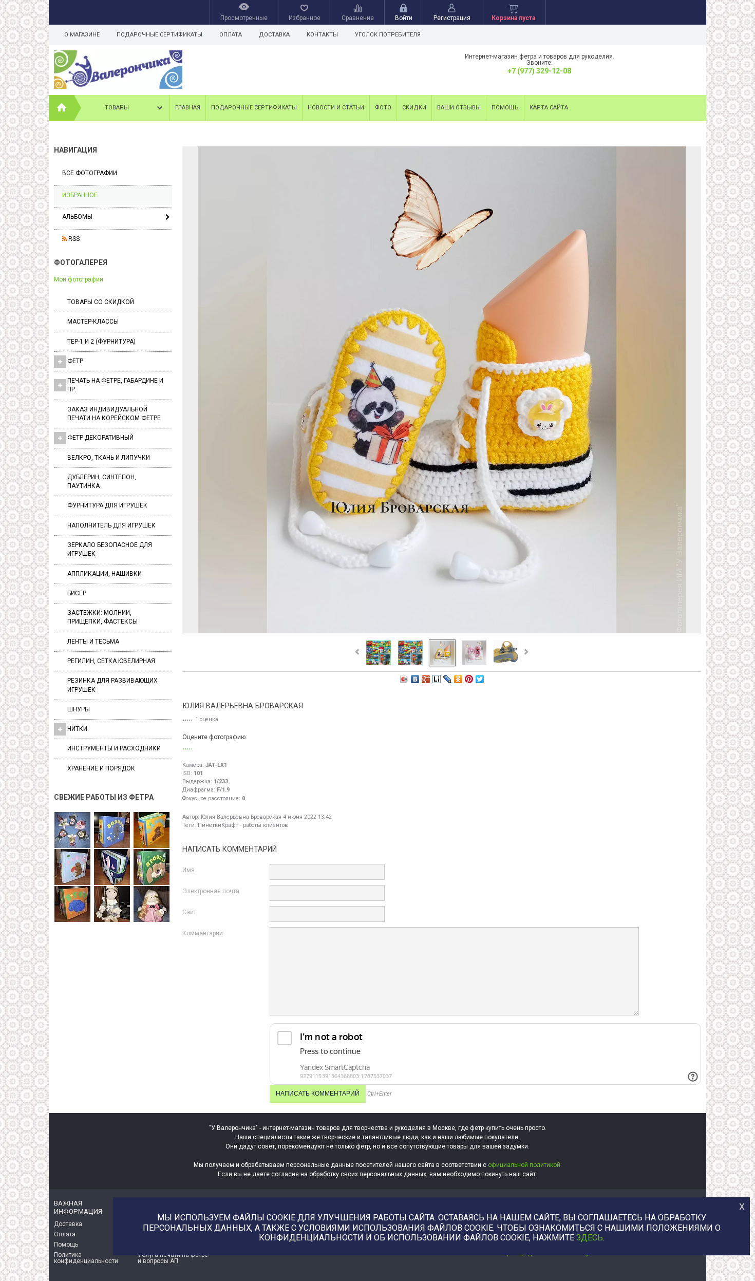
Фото (383, 107)
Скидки (414, 107)
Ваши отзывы (459, 107)
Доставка (274, 34)
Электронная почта (210, 891)
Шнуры (78, 709)
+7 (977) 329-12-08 (539, 71)
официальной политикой (524, 1165)
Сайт (189, 912)
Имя (188, 870)
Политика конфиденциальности (86, 1258)
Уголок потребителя (388, 34)
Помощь (505, 107)
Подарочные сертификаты (159, 34)
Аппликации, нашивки (104, 573)
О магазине (82, 34)
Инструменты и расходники (114, 748)
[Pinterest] (469, 679)
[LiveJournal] (447, 679)
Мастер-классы (93, 321)
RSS (73, 238)
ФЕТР (75, 361)
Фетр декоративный (100, 437)
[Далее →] (442, 632)
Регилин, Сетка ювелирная (111, 661)
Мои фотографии (78, 279)
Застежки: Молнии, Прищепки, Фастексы (102, 617)
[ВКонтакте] (415, 679)
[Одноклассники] (458, 679)
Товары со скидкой (100, 302)
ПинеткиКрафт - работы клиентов (243, 825)
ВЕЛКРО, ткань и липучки (108, 457)
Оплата (230, 34)
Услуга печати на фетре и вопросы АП (173, 1258)
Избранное (80, 195)
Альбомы (77, 216)
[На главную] (61, 108)
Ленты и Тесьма (93, 641)
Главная (187, 107)
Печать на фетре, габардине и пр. (115, 385)
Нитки (77, 728)
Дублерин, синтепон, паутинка (101, 481)
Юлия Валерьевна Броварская (241, 817)
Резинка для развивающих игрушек (112, 685)
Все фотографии (89, 173)
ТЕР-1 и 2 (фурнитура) (101, 341)
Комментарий (202, 933)
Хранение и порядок (101, 768)
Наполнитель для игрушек (111, 525)
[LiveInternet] (436, 679)
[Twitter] (480, 679)
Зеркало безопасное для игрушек (109, 549)
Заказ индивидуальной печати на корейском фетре (114, 414)
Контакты (322, 34)
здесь (589, 1237)
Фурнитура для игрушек (107, 505)
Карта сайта (549, 107)
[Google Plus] (426, 679)
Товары (117, 107)
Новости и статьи (336, 107)
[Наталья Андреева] (72, 830)
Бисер (76, 593)
